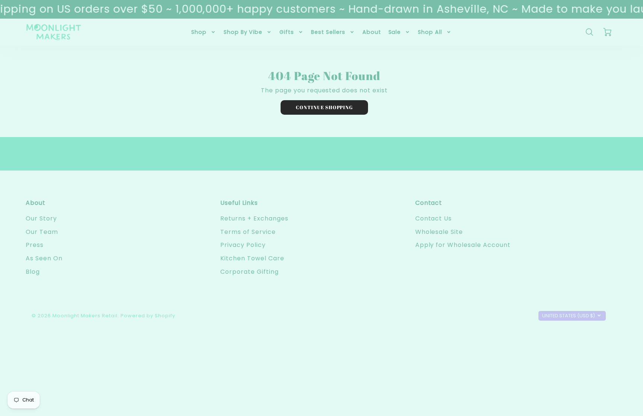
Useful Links (239, 203)
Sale (394, 32)
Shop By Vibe (243, 32)
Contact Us (433, 218)
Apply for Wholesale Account (463, 245)
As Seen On (44, 258)
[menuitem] (204, 32)
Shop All (430, 32)
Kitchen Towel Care (252, 258)
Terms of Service (247, 232)
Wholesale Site (439, 232)
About (371, 32)
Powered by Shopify (148, 315)
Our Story (41, 218)
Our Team (42, 232)
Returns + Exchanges (254, 218)
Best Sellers (328, 32)
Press (35, 245)
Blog (33, 271)
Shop (199, 32)
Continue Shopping (324, 107)
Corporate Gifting (249, 271)
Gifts (286, 32)
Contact (428, 203)
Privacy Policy (242, 245)
